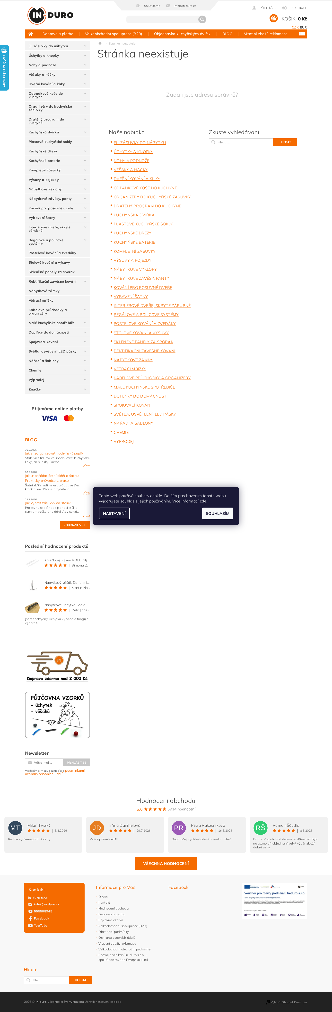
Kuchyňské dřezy (43, 151)
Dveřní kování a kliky (47, 84)
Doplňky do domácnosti (49, 332)
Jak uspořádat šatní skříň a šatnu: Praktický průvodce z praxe (52, 478)
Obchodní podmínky (113, 932)
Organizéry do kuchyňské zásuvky (50, 108)
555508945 (43, 911)
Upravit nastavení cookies (103, 1001)
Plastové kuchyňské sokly (50, 141)
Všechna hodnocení (166, 863)
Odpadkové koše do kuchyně (46, 95)
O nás (102, 897)
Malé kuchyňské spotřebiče (52, 323)
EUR (303, 27)
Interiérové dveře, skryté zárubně (50, 229)
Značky (35, 389)
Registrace (297, 8)
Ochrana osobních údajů (116, 937)
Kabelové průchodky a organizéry (48, 312)
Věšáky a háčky (42, 74)
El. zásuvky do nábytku (48, 46)
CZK (295, 27)
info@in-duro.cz (47, 904)
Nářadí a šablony (44, 361)
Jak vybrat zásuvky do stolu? (48, 503)
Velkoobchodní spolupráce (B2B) (113, 33)
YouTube (40, 925)
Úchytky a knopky (44, 55)
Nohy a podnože (42, 65)
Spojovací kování (43, 342)
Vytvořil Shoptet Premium (289, 1002)
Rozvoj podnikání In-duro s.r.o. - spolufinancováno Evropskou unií (123, 957)
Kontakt (104, 902)
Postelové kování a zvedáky (52, 253)
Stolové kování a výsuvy (49, 262)
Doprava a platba (58, 33)
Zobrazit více (75, 525)
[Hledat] (202, 19)
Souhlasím (217, 513)
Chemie (35, 370)
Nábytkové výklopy (45, 189)
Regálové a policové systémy (46, 242)
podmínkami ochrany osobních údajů (55, 772)
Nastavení (114, 513)
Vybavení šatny (42, 217)
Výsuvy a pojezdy (44, 179)
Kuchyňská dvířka (44, 132)
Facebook (41, 918)
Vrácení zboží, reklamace (266, 33)
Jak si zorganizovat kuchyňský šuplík (54, 453)
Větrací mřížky (41, 300)
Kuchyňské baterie (44, 160)
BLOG (227, 33)
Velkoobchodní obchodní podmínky (124, 949)
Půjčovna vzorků (110, 920)
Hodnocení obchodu (113, 908)
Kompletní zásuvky (45, 170)
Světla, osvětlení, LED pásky (53, 351)
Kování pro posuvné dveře (51, 208)
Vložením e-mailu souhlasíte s (55, 772)
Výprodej (36, 380)
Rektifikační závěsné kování (53, 281)
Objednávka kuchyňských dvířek (182, 33)
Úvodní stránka (31, 33)
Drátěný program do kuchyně (46, 121)
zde (203, 501)
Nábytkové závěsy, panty (50, 198)
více (86, 466)
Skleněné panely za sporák (52, 272)
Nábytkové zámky (44, 291)
